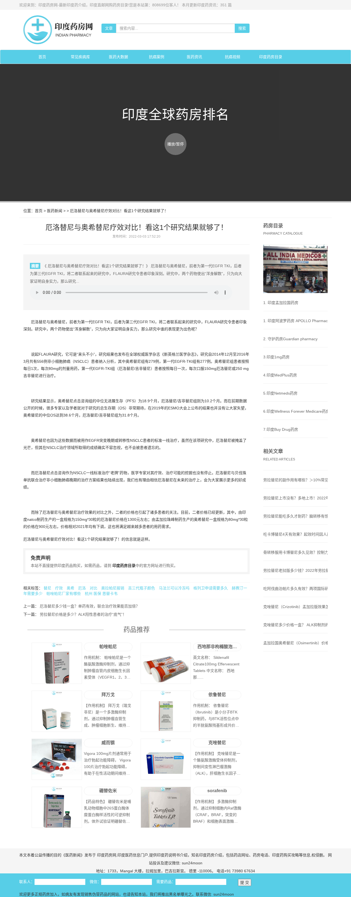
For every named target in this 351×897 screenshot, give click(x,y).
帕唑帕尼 (108, 646)
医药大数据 (118, 57)
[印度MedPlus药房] (295, 380)
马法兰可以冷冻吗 (175, 588)
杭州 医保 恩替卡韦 (101, 593)
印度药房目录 (270, 57)
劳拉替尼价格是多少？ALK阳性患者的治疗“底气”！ (82, 614)
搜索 (242, 28)
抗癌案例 (156, 57)
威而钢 (108, 742)
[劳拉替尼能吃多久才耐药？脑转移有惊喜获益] (295, 521)
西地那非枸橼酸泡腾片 (217, 647)
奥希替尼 (58, 322)
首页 (42, 57)
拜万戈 (108, 694)
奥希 (70, 588)
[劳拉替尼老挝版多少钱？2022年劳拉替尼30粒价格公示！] (295, 576)
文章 (109, 28)
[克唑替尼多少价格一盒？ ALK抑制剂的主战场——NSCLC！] (295, 630)
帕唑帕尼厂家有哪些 (64, 593)
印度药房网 (106, 855)
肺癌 (66, 361)
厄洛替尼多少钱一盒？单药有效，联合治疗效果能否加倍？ (89, 606)
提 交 (244, 882)
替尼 (47, 588)
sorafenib (217, 790)
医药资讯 (194, 57)
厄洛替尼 (38, 322)
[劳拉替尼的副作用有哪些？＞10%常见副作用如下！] (295, 485)
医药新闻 (54, 211)
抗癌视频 (232, 57)
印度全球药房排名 (175, 114)
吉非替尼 (143, 368)
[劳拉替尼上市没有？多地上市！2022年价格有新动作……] (295, 503)
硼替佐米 (108, 790)
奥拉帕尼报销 (113, 588)
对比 (93, 588)
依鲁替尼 (217, 694)
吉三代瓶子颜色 (142, 588)
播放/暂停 (175, 144)
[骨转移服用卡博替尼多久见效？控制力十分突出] (295, 558)
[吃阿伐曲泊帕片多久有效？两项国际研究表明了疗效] (295, 594)
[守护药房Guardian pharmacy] (295, 344)
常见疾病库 (80, 57)
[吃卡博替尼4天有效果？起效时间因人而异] (295, 540)
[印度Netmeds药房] (295, 399)
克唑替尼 (217, 742)
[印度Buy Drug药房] (295, 435)
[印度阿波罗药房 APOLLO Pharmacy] (295, 326)
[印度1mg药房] (295, 362)
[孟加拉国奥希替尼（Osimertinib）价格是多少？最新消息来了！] (295, 648)
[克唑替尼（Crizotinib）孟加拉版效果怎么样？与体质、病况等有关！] (295, 612)
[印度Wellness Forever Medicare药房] (295, 417)
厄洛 (82, 588)
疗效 (59, 588)
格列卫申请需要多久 (211, 588)
